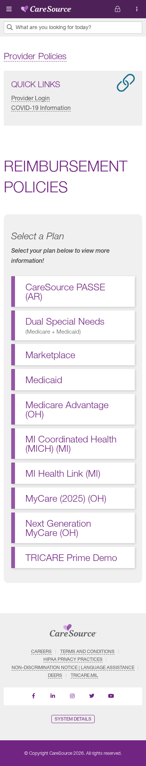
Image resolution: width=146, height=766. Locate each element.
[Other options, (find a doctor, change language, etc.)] (118, 9)
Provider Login (30, 97)
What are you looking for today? (53, 27)
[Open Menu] (9, 9)
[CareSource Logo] (46, 7)
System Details (73, 719)
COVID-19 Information (41, 107)
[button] (73, 325)
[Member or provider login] (137, 9)
